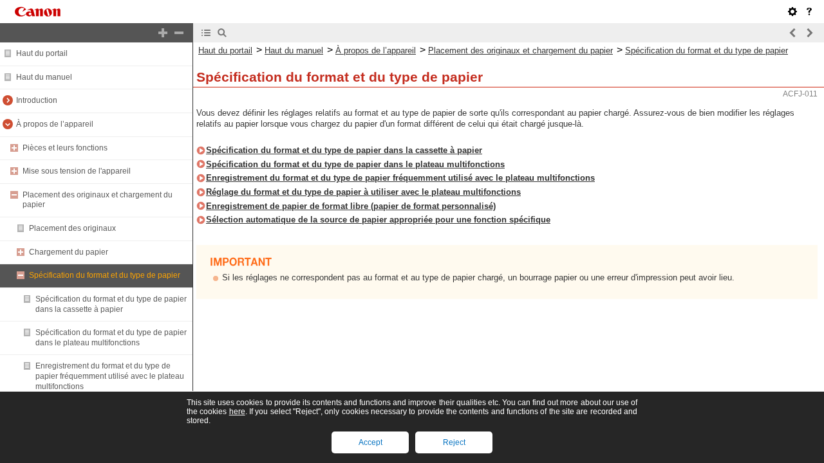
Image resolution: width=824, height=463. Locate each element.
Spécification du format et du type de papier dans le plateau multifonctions (111, 337)
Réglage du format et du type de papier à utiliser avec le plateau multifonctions (363, 192)
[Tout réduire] (179, 33)
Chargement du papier (68, 252)
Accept (370, 442)
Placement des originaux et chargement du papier (520, 50)
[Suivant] (809, 33)
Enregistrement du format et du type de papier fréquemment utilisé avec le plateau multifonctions (109, 375)
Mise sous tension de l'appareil (77, 171)
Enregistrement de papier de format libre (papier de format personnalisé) (351, 206)
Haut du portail (42, 53)
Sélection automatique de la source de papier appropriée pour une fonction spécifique (378, 219)
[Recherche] (222, 33)
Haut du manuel (44, 77)
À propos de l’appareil (54, 124)
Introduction (36, 100)
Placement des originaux (72, 228)
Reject (454, 442)
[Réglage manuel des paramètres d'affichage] (792, 12)
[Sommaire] (206, 33)
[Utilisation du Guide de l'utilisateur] (809, 12)
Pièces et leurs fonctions (65, 147)
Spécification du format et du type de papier (104, 275)
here (237, 411)
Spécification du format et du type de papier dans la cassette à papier (111, 304)
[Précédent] (793, 33)
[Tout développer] (163, 33)
